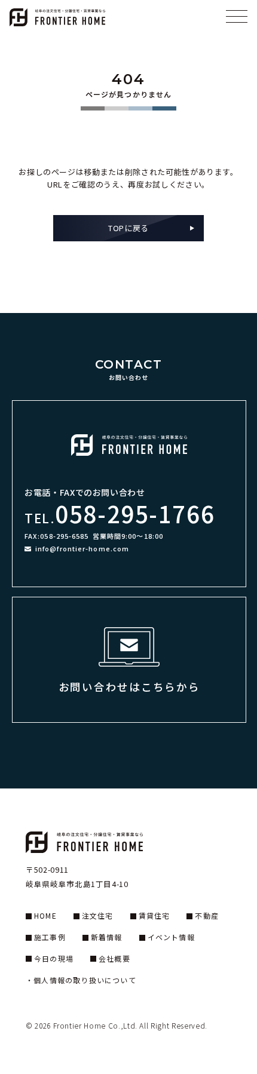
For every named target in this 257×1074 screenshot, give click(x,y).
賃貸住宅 (154, 915)
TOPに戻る (128, 228)
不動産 (207, 915)
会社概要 (114, 958)
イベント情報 (171, 937)
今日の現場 (54, 958)
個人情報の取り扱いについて (84, 980)
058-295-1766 (135, 513)
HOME (45, 915)
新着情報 (107, 937)
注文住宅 (98, 915)
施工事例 (50, 937)
